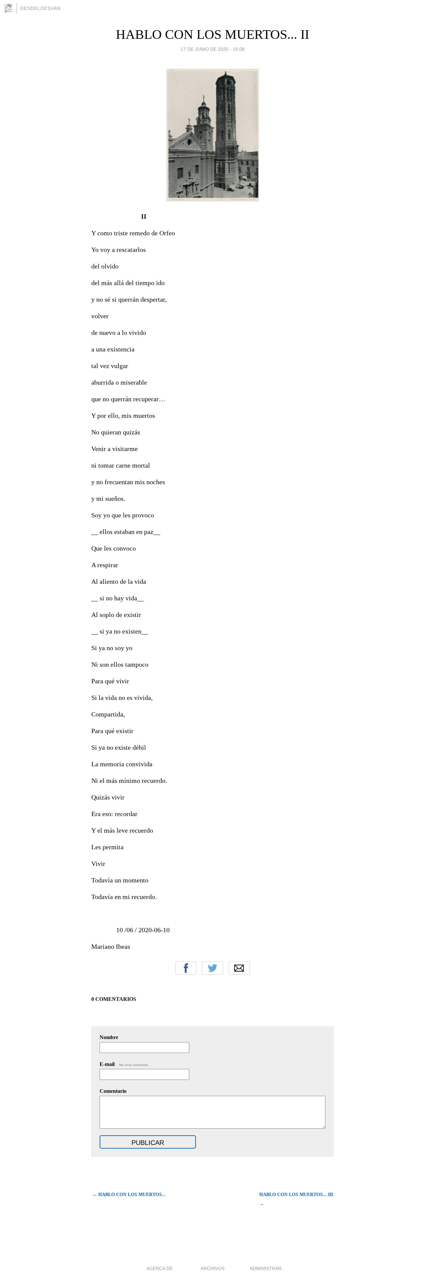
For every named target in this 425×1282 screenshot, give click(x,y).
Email (239, 968)
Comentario (113, 1091)
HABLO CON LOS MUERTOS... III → (296, 1199)
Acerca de (159, 1268)
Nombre (109, 1037)
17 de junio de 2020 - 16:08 (213, 49)
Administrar (266, 1268)
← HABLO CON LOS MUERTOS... (129, 1194)
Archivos (212, 1268)
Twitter (212, 968)
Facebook (186, 968)
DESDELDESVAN (40, 8)
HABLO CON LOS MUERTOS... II (212, 34)
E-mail (124, 1064)
